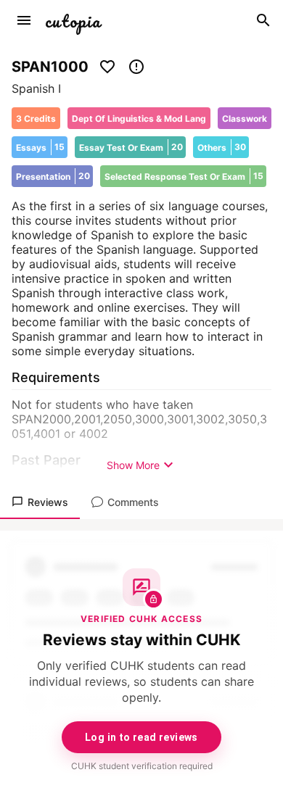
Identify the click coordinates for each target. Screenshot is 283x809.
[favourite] (107, 66)
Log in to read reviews (141, 737)
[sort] (24, 20)
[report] (136, 66)
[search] (263, 20)
